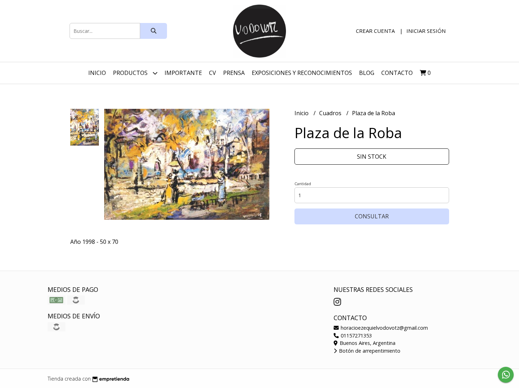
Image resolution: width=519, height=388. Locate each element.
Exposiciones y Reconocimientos (302, 73)
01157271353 (355, 335)
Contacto (397, 73)
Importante (183, 73)
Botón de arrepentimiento (369, 350)
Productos (131, 73)
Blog (366, 73)
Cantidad (302, 183)
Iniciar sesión (426, 30)
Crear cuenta (375, 30)
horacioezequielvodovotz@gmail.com (383, 327)
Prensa (234, 73)
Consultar (372, 216)
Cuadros (331, 113)
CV (212, 73)
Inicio (97, 73)
